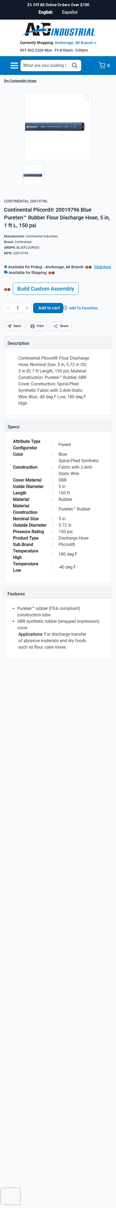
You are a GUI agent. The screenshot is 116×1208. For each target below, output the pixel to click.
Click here (102, 267)
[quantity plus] (27, 308)
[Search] (74, 65)
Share (64, 326)
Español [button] (69, 12)
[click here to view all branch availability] (51, 272)
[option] (32, 177)
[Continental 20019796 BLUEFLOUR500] (87, 98)
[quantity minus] (8, 308)
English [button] (46, 12)
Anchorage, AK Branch (74, 43)
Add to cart (49, 307)
